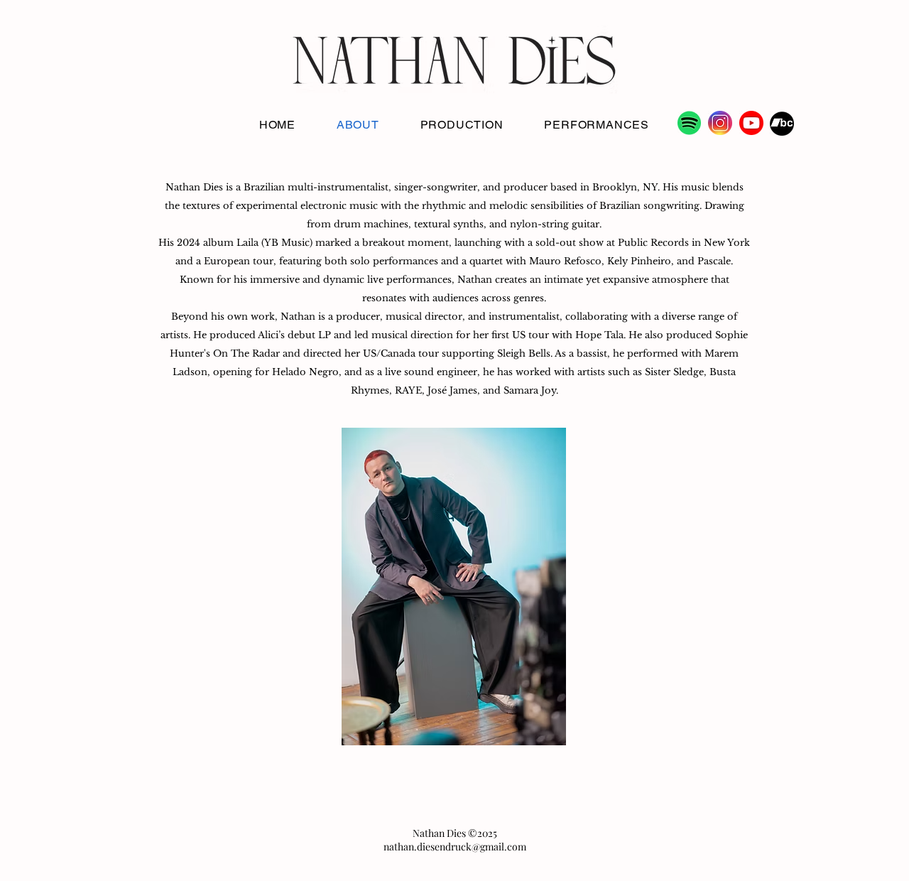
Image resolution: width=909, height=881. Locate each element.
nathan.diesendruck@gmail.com (454, 846)
